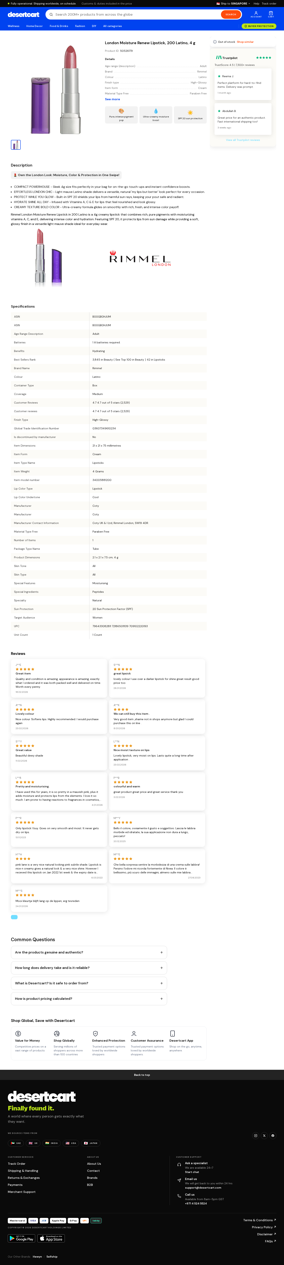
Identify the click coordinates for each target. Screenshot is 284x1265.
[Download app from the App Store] (51, 1238)
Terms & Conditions (259, 1220)
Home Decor (34, 26)
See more (112, 99)
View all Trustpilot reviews (243, 140)
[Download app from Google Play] (21, 1238)
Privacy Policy (264, 1227)
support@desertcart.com (203, 1187)
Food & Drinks (59, 26)
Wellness (14, 26)
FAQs (270, 1241)
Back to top (142, 1075)
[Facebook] (272, 1135)
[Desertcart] (23, 14)
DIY (94, 26)
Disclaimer (266, 1234)
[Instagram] (255, 1135)
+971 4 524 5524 (196, 1203)
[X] (264, 1135)
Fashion (80, 26)
